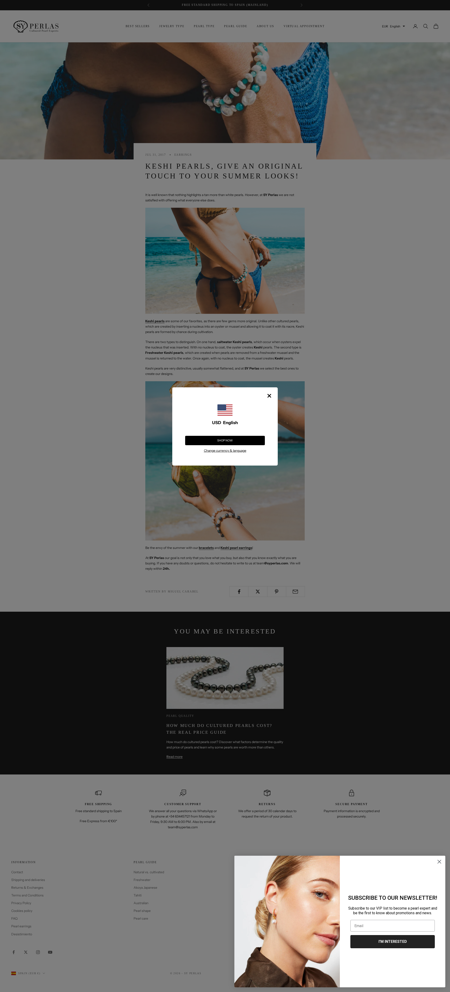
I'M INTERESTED (393, 941)
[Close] (269, 395)
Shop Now (225, 440)
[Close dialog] (439, 862)
